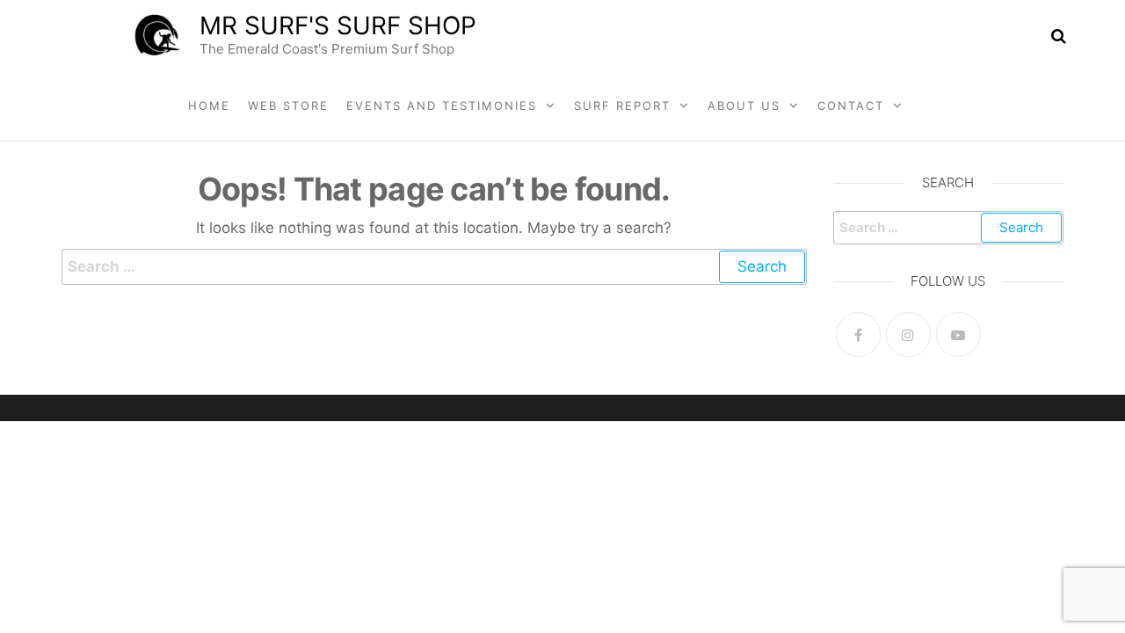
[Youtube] (958, 334)
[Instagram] (908, 334)
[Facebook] (858, 334)
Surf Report (622, 105)
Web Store (288, 105)
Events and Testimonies (441, 105)
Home (209, 105)
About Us (744, 105)
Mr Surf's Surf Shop (338, 25)
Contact (850, 105)
